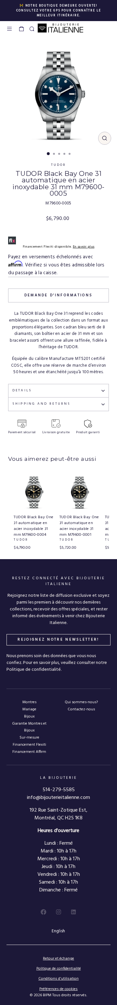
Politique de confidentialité (58, 968)
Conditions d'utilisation (58, 978)
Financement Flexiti (29, 744)
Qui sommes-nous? (81, 702)
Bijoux (29, 716)
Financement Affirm (29, 752)
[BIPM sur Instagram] (58, 912)
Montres (29, 702)
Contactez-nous (81, 709)
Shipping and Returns (41, 404)
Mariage (29, 709)
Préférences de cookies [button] (58, 989)
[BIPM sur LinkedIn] (73, 912)
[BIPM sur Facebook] (43, 912)
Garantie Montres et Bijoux (29, 726)
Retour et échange (58, 958)
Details (22, 390)
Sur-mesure (29, 737)
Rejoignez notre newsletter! (58, 640)
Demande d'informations (58, 295)
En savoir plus (84, 247)
